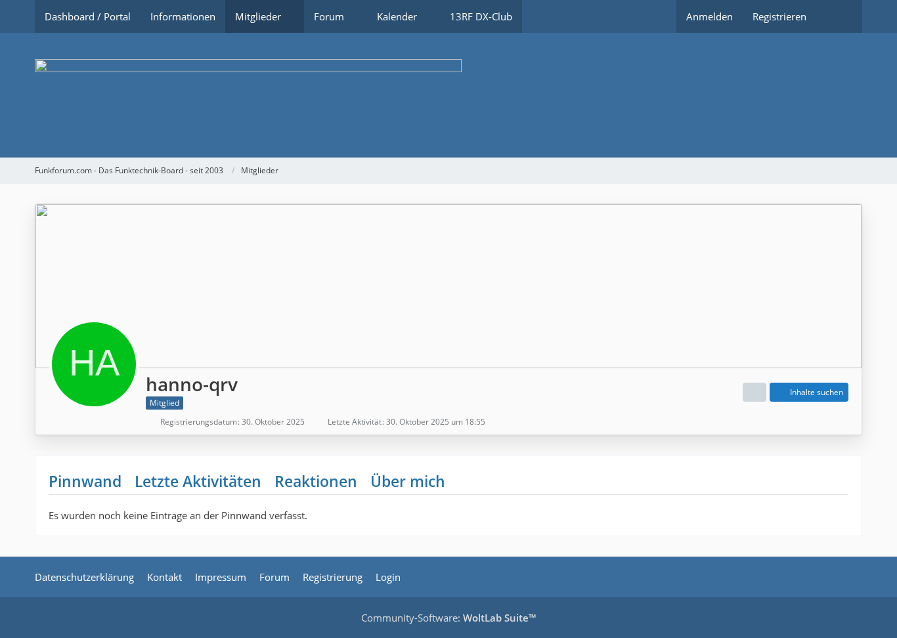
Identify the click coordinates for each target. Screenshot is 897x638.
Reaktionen (315, 481)
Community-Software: (448, 617)
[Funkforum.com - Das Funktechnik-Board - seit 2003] (448, 95)
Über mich (407, 481)
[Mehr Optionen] (754, 392)
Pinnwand (85, 481)
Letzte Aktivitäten (198, 481)
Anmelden (709, 16)
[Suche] (839, 16)
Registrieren (779, 16)
